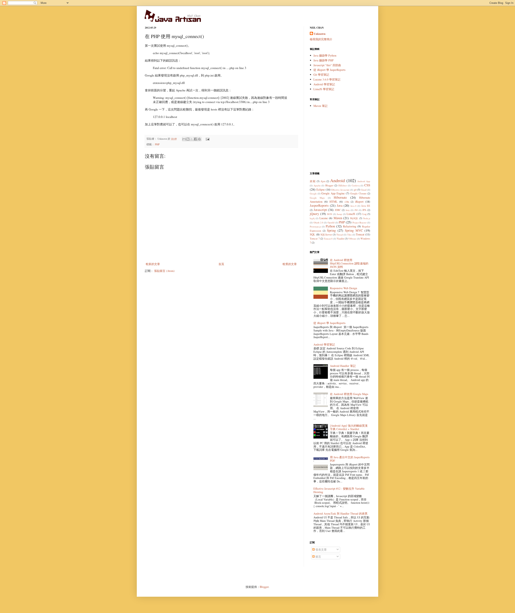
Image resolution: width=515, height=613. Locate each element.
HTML (334, 201)
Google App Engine (333, 193)
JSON (329, 214)
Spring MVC (354, 230)
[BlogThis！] (188, 139)
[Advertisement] (340, 140)
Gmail (364, 189)
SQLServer (326, 234)
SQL (312, 234)
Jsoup (339, 214)
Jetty (348, 210)
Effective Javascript (340, 189)
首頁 (221, 264)
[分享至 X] (192, 139)
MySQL (354, 218)
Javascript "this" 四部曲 (327, 65)
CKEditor (342, 185)
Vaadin (340, 238)
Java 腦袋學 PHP (323, 60)
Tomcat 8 (328, 238)
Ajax (322, 181)
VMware (352, 238)
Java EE (365, 205)
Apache (317, 185)
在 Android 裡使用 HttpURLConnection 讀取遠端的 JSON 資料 (349, 263)
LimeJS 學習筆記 (323, 89)
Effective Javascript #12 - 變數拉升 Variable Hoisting (339, 490)
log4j (312, 218)
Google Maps (317, 197)
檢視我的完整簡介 (321, 39)
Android (337, 180)
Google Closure (358, 193)
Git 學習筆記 (321, 74)
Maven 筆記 (320, 106)
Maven (338, 218)
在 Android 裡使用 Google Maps (349, 394)
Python (330, 226)
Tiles (349, 234)
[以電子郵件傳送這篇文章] (184, 139)
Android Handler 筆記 (343, 366)
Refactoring (349, 226)
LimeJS (351, 214)
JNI (356, 210)
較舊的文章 (290, 264)
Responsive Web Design (343, 288)
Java (339, 205)
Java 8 (353, 205)
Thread (339, 234)
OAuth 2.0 (318, 222)
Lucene (323, 218)
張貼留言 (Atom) (164, 271)
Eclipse (320, 189)
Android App (363, 181)
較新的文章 (153, 264)
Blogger (329, 185)
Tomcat (360, 234)
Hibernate (340, 197)
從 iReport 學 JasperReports (329, 70)
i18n (347, 201)
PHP (157, 144)
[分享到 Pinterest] (199, 139)
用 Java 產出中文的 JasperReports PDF (350, 458)
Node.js (366, 218)
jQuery (314, 213)
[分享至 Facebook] (196, 139)
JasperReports (319, 205)
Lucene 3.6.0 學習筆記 (326, 79)
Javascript (320, 209)
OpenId (331, 222)
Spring (331, 230)
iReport (359, 201)
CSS (367, 185)
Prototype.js (315, 226)
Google (313, 193)
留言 (318, 556)
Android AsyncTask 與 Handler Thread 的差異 (340, 513)
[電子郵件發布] (207, 138)
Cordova (356, 185)
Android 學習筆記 (324, 84)
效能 (313, 181)
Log (365, 214)
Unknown (319, 34)
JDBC (338, 210)
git (355, 189)
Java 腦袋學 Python (324, 55)
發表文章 (321, 549)
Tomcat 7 (315, 238)
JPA (364, 210)
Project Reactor (359, 222)
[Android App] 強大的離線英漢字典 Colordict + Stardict (349, 427)
